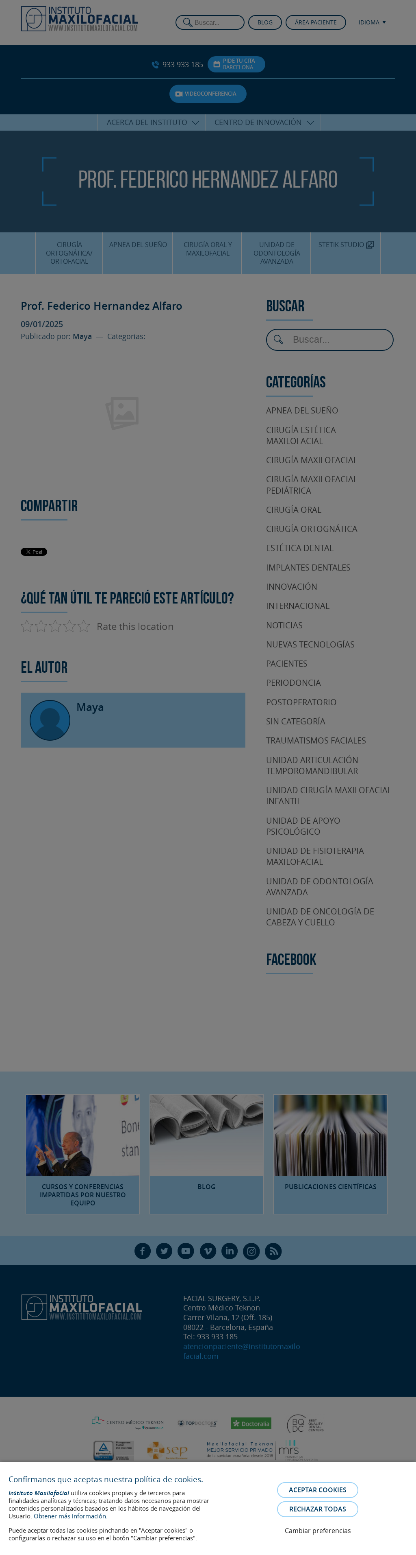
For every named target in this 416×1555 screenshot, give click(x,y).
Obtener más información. (71, 1516)
